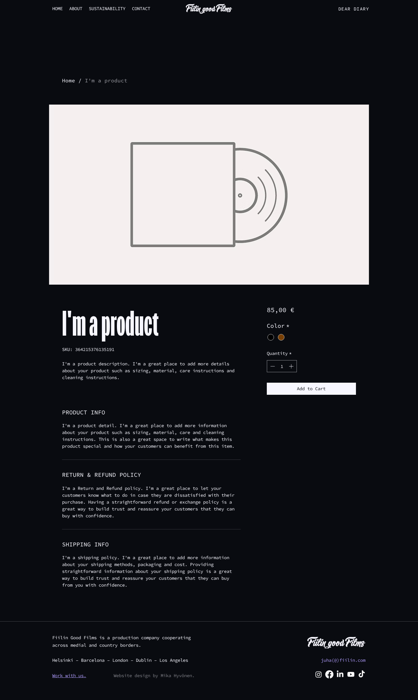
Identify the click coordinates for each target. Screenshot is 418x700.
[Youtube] (351, 674)
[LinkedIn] (340, 674)
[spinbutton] (282, 366)
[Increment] (292, 366)
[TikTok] (362, 674)
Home (68, 80)
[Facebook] (329, 674)
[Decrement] (272, 366)
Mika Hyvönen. (178, 675)
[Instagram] (318, 674)
